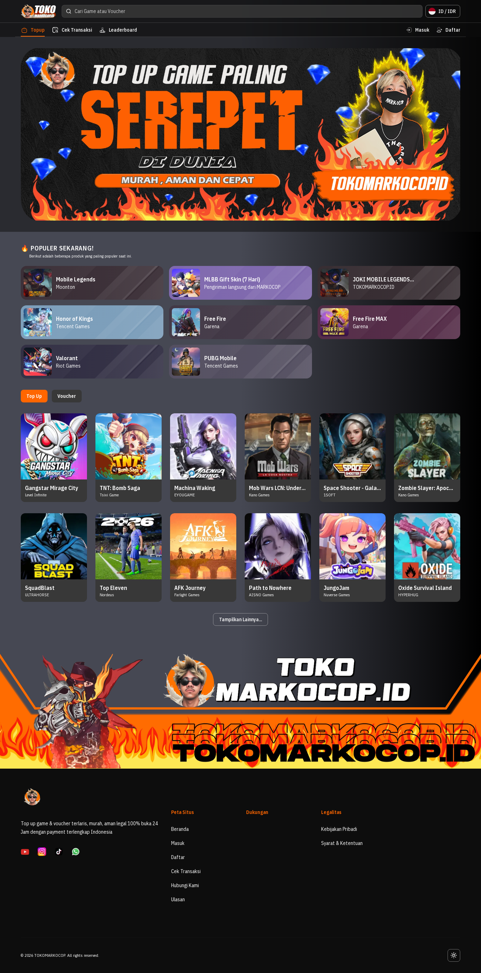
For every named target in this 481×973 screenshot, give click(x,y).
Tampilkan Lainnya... (240, 619)
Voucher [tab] (66, 396)
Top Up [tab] (34, 396)
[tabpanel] (240, 519)
